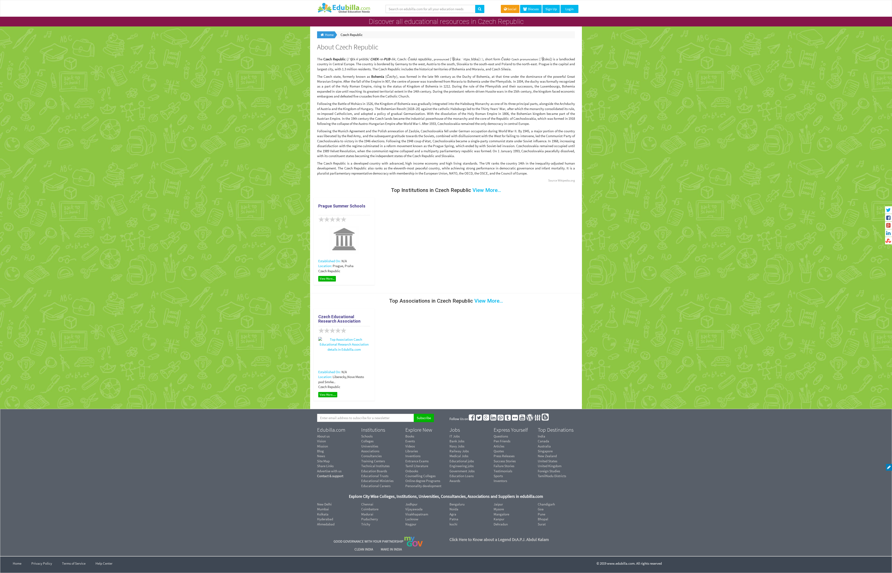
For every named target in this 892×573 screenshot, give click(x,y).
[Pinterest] (501, 419)
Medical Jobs (458, 456)
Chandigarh (546, 504)
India (541, 436)
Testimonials (503, 471)
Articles (499, 446)
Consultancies (371, 456)
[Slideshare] (538, 419)
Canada (543, 441)
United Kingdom (549, 466)
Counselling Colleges (420, 476)
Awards (454, 481)
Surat (542, 524)
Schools (367, 436)
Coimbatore (369, 509)
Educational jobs (461, 461)
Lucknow (411, 519)
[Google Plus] (486, 419)
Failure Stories (504, 466)
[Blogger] (545, 419)
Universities (369, 446)
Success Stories (505, 461)
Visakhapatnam (416, 514)
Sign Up (551, 9)
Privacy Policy (41, 563)
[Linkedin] (493, 419)
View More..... (328, 395)
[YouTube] (522, 419)
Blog (320, 451)
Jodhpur (411, 504)
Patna (453, 519)
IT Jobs (454, 436)
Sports (498, 476)
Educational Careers (375, 486)
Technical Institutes (375, 466)
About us (323, 436)
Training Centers (373, 461)
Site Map (323, 461)
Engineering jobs (461, 466)
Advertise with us (329, 471)
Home (17, 563)
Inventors (500, 481)
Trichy (365, 524)
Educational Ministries (377, 481)
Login (569, 9)
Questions (501, 436)
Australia (544, 446)
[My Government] (413, 541)
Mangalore (501, 514)
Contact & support (330, 476)
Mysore (499, 509)
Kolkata (322, 514)
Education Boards (374, 471)
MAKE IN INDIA (391, 549)
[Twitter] (479, 419)
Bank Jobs (456, 441)
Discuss (533, 9)
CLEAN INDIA (364, 549)
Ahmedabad (325, 524)
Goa (541, 509)
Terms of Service (73, 563)
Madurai (367, 514)
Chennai (367, 504)
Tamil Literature (416, 466)
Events (410, 441)
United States (547, 461)
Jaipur (498, 504)
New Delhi (324, 504)
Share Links (325, 466)
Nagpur (410, 524)
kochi (453, 524)
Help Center (103, 563)
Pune (541, 514)
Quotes (499, 451)
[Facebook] (472, 419)
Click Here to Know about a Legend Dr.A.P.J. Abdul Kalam (499, 539)
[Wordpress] (530, 419)
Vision (321, 441)
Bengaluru (457, 504)
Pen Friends (502, 441)
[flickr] (515, 419)
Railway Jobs (459, 451)
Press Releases (504, 456)
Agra (452, 514)
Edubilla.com (331, 430)
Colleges (367, 441)
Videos (410, 446)
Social (511, 9)
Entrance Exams (417, 461)
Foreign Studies (549, 471)
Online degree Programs (422, 481)
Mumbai (323, 509)
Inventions (412, 456)
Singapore (545, 451)
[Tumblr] (508, 419)
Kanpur (499, 519)
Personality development (423, 486)
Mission (322, 446)
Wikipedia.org (566, 180)
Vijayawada (414, 509)
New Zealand (547, 456)
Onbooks (411, 471)
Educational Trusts (374, 476)
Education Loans (461, 476)
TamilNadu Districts (552, 476)
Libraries (411, 451)
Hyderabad (325, 519)
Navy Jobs (456, 446)
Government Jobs (462, 471)
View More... (327, 279)
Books (409, 436)
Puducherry (369, 519)
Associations (370, 451)
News (321, 456)
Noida (453, 509)
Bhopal (543, 519)
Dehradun (501, 524)
